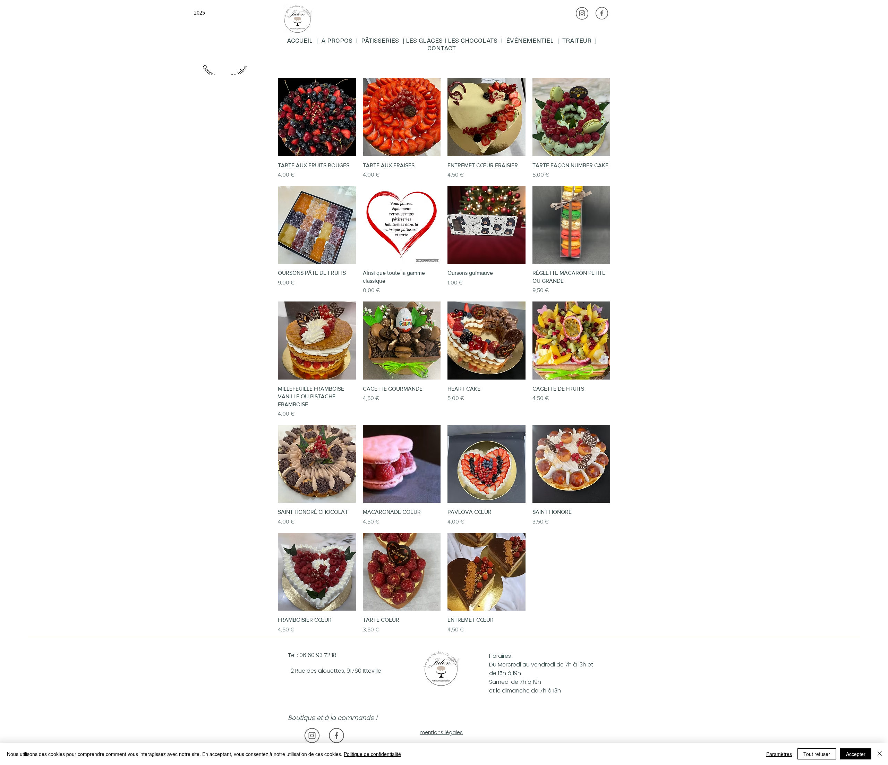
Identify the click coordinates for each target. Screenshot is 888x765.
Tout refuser (816, 753)
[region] (366, 39)
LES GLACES (424, 40)
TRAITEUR (578, 40)
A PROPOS (336, 40)
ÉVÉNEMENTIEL (529, 40)
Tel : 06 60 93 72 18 (312, 655)
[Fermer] (880, 753)
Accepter (855, 753)
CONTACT (441, 48)
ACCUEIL (300, 40)
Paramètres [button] (779, 753)
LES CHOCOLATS (474, 40)
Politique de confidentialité (372, 753)
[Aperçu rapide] (317, 117)
